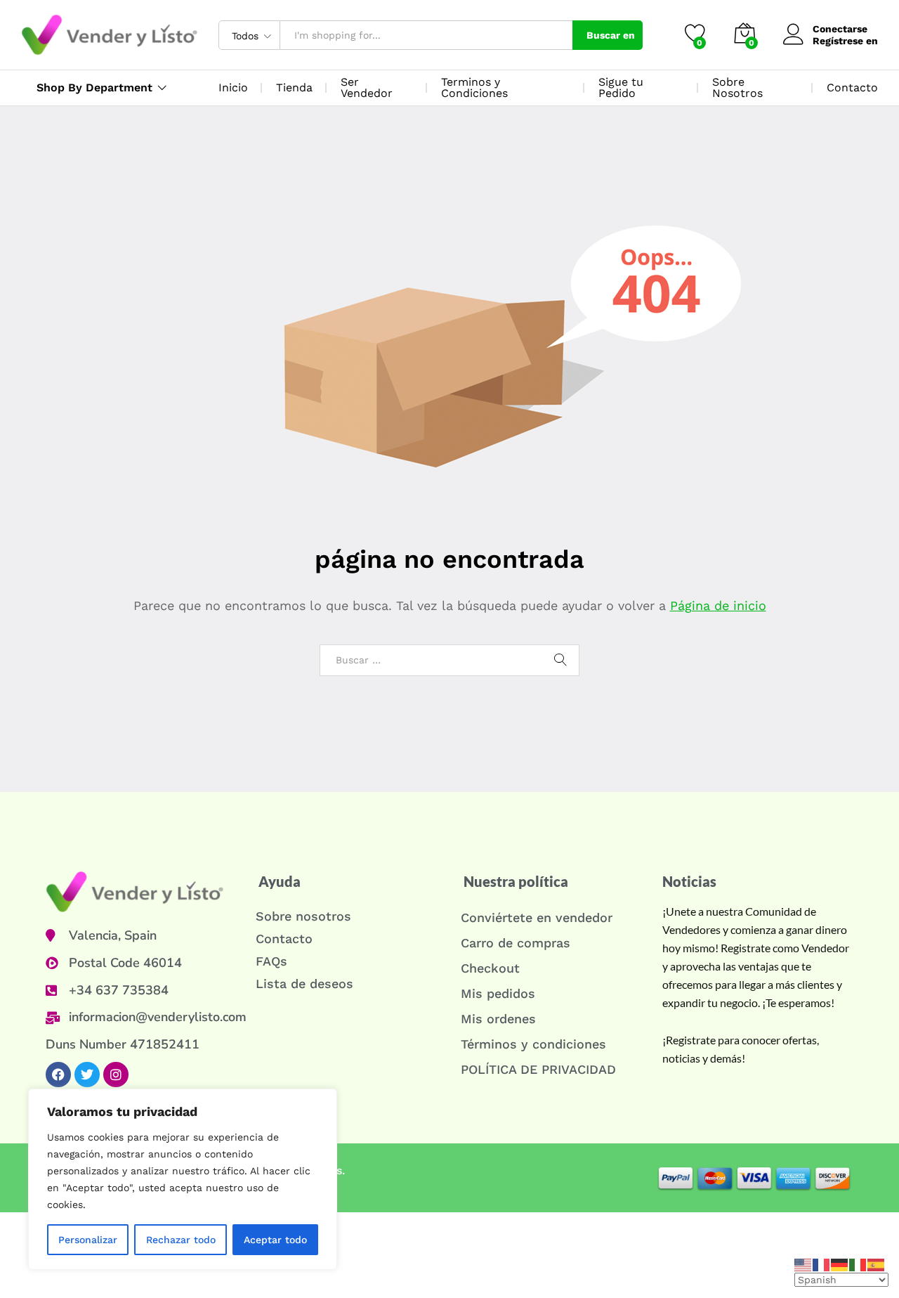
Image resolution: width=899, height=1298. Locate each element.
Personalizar (87, 1239)
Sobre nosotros (303, 916)
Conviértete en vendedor (536, 917)
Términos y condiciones (533, 1044)
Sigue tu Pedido (620, 87)
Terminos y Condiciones (474, 87)
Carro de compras (515, 942)
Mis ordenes (498, 1018)
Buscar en (610, 35)
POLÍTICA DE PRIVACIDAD (538, 1069)
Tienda (294, 87)
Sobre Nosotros (737, 87)
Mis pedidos (498, 993)
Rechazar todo (181, 1239)
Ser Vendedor (367, 87)
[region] (182, 1179)
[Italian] (858, 1263)
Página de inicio (718, 605)
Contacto (852, 87)
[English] (803, 1263)
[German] (840, 1263)
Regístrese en (845, 40)
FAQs (271, 961)
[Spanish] (876, 1263)
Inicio (233, 87)
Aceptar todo (275, 1239)
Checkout (490, 968)
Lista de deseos (304, 983)
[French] (822, 1263)
